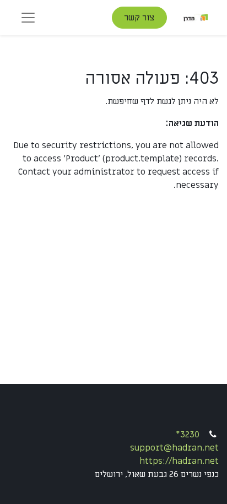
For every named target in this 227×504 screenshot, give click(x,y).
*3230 (187, 435)
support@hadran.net (174, 448)
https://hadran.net (179, 461)
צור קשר (139, 18)
